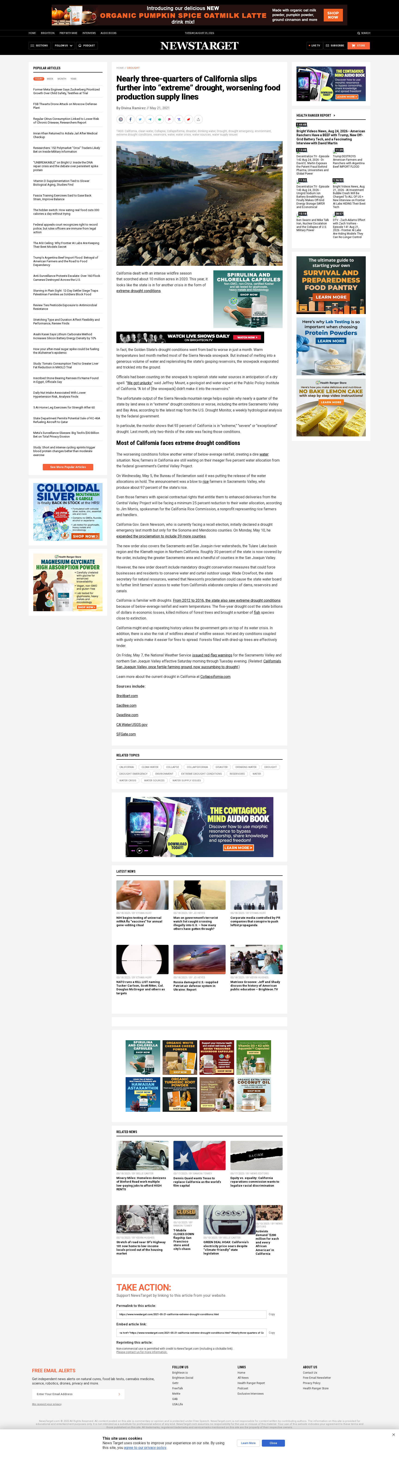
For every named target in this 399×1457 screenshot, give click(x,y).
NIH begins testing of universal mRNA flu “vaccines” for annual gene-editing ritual (139, 921)
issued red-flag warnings (212, 655)
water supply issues (225, 134)
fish (257, 612)
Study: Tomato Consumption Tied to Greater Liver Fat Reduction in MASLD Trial (65, 365)
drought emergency (240, 131)
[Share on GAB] (160, 119)
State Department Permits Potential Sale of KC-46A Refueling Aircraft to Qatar (66, 420)
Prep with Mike (68, 33)
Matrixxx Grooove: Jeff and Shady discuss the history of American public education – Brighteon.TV (255, 985)
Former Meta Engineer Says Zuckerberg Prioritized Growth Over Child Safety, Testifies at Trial (66, 91)
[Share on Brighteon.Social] (121, 119)
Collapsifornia (175, 131)
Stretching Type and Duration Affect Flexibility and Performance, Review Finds (66, 321)
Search (365, 33)
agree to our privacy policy (145, 1447)
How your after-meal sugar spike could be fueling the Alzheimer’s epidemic (66, 350)
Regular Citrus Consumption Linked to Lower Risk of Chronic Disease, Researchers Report (66, 120)
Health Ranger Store (316, 1388)
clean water (145, 131)
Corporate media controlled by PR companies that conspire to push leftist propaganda (255, 921)
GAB (175, 1399)
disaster (191, 131)
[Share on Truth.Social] (179, 119)
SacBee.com (126, 705)
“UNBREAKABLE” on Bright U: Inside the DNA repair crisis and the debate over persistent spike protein (65, 166)
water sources (201, 134)
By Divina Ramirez (131, 108)
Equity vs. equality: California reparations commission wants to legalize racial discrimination (254, 1181)
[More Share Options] (199, 119)
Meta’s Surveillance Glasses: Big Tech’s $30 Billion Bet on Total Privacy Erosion (66, 434)
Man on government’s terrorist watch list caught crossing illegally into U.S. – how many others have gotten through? (195, 923)
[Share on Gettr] (189, 119)
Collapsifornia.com (215, 676)
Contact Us (310, 1372)
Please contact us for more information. (141, 1352)
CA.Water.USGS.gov (132, 724)
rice (206, 481)
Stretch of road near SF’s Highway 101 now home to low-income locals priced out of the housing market (141, 1247)
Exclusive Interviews (251, 1393)
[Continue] (119, 1394)
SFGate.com (126, 734)
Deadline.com (127, 715)
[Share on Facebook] (131, 119)
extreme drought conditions (134, 134)
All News (243, 1377)
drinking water (206, 131)
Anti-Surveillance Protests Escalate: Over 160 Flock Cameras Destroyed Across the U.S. (66, 277)
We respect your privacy (46, 1404)
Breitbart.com (127, 696)
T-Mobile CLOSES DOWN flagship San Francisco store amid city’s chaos (183, 1240)
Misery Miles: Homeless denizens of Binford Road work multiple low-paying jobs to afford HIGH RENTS (141, 1183)
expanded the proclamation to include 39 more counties (161, 536)
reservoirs (159, 134)
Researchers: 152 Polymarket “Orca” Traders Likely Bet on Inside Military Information (66, 149)
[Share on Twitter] (140, 119)
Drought (133, 68)
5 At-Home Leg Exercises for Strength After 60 (64, 407)
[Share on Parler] (170, 119)
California (131, 131)
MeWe (176, 1393)
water (171, 134)
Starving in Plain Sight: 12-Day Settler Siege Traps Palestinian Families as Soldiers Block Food (65, 292)
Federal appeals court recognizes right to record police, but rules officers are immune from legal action (65, 228)
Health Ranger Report (313, 115)
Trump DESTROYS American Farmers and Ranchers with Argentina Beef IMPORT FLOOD (349, 162)
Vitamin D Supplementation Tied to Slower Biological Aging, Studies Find (61, 182)
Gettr (175, 1383)
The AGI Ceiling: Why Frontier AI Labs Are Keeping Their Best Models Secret (66, 244)
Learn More (248, 1443)
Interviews (89, 33)
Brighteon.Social (182, 1377)
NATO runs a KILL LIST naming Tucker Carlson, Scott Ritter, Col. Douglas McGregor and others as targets (140, 987)
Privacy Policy (311, 1383)
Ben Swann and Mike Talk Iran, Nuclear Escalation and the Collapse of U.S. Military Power (312, 225)
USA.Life (177, 1404)
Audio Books (108, 33)
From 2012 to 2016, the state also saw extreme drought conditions (227, 600)
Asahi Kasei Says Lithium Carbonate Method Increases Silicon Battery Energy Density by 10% (64, 336)
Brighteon (47, 33)
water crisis (183, 134)
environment (263, 131)
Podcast (243, 1388)
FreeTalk (177, 1388)
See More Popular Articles (68, 467)
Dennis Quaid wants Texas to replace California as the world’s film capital (197, 1181)
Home (32, 33)
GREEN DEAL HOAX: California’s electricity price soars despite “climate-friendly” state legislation (226, 1247)
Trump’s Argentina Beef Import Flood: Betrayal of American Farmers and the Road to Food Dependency (65, 261)
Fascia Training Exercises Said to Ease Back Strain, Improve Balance (62, 197)
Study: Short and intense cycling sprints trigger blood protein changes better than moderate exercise (64, 451)
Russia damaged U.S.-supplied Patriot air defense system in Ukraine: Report (195, 985)
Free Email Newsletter (317, 1377)
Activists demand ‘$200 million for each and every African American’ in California (267, 1242)
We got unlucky (139, 383)
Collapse (160, 131)
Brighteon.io (180, 1372)
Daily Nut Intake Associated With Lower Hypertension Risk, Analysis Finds (59, 394)
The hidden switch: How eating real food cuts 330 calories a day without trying (66, 211)
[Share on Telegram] (150, 119)
